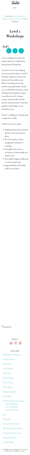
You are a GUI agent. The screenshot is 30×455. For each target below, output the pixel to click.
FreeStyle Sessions (9, 359)
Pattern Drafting (8, 378)
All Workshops (8, 387)
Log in (23, 451)
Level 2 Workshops (11, 407)
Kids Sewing (7, 373)
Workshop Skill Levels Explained (13, 401)
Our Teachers (7, 396)
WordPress (16, 451)
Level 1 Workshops (11, 404)
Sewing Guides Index (9, 438)
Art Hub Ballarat (8, 442)
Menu (15, 7)
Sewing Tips (7, 419)
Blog (4, 414)
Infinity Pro (17, 449)
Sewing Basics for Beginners (12, 355)
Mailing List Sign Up (10, 392)
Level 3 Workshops (11, 410)
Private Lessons (8, 382)
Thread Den (15, 3)
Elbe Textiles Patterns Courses (12, 428)
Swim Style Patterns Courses (12, 433)
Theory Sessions (8, 369)
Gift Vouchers (7, 364)
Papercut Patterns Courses (11, 424)
